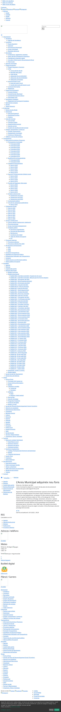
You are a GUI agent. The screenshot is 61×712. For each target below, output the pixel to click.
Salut (4, 682)
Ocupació (6, 677)
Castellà (8, 15)
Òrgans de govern (8, 599)
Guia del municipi (8, 615)
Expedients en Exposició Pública (12, 632)
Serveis (5, 606)
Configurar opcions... (6, 709)
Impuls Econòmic (8, 681)
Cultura (5, 666)
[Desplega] (11, 478)
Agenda (5, 481)
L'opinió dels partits (8, 485)
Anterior (3, 560)
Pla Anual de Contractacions (11, 629)
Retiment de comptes (9, 604)
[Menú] (1, 35)
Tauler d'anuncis (7, 607)
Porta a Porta (7, 656)
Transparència (5, 620)
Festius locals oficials (9, 611)
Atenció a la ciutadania (9, 659)
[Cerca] (43, 29)
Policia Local (6, 679)
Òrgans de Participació (9, 600)
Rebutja (51, 709)
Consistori (6, 593)
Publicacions (6, 526)
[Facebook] (9, 9)
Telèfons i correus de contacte (11, 618)
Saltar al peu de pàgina (8, 4)
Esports (5, 670)
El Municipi (4, 609)
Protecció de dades (39, 696)
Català (7, 13)
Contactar (3, 7)
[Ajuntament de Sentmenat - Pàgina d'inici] (14, 29)
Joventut (5, 675)
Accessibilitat (37, 692)
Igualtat (5, 673)
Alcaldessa (6, 591)
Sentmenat (6, 613)
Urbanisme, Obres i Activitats (11, 688)
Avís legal (36, 694)
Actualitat (7, 478)
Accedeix (3, 541)
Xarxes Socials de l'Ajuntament (11, 650)
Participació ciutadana (9, 602)
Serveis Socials (7, 684)
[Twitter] (3, 9)
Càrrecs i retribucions (9, 625)
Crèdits (36, 691)
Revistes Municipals (8, 487)
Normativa (6, 595)
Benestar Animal (7, 665)
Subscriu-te (4, 573)
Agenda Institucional (9, 522)
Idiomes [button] (5, 11)
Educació (5, 668)
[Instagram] (23, 9)
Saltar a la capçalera (8, 1)
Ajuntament (4, 590)
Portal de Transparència (10, 631)
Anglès (7, 16)
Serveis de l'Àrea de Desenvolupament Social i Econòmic (19, 657)
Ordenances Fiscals (8, 623)
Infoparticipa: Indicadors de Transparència (15, 634)
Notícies (16, 477)
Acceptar (57, 709)
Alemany (8, 18)
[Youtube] (16, 9)
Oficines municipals (8, 597)
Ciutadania (6, 663)
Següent (8, 560)
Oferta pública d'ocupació (10, 640)
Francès (8, 20)
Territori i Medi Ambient (10, 686)
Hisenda (5, 672)
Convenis (5, 636)
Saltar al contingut (7, 2)
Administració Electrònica (10, 661)
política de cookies (15, 706)
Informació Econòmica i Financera (12, 622)
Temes (3, 654)
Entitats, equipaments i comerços (12, 616)
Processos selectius (8, 527)
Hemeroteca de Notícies (10, 652)
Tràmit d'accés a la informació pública (13, 638)
